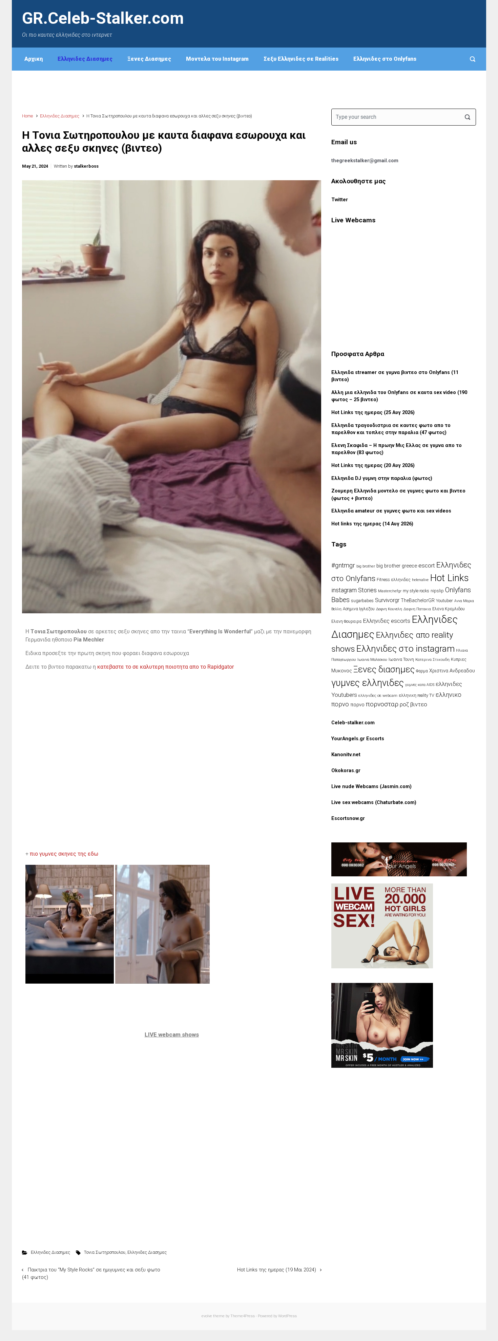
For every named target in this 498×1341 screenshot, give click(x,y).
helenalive (420, 580)
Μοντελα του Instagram (217, 59)
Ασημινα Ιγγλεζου (359, 609)
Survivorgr (387, 600)
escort (426, 565)
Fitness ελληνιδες (394, 579)
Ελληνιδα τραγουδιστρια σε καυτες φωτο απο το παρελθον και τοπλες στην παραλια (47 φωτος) (391, 429)
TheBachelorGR (418, 600)
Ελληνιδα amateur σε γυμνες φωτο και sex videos (391, 511)
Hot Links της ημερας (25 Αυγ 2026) (373, 412)
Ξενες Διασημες (149, 59)
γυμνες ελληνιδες (367, 682)
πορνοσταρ (382, 704)
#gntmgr (343, 565)
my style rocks (416, 590)
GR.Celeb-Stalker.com (103, 18)
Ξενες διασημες (384, 669)
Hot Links (449, 577)
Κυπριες (458, 659)
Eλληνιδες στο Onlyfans (384, 59)
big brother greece (396, 566)
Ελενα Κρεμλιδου (448, 609)
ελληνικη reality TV (416, 695)
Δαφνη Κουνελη (389, 609)
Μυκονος (341, 671)
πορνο (357, 705)
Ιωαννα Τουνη (401, 659)
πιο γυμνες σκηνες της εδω (65, 854)
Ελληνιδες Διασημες (85, 59)
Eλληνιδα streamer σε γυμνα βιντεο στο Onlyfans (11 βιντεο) (394, 376)
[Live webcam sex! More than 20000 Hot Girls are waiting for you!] (382, 925)
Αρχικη (33, 59)
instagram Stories (354, 590)
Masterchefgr (389, 591)
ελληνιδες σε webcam (377, 695)
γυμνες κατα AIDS (419, 685)
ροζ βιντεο (413, 704)
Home (27, 115)
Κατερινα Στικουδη (432, 659)
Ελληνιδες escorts (386, 620)
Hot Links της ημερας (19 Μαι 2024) (276, 1270)
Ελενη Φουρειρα (346, 621)
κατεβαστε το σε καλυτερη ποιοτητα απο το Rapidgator (166, 667)
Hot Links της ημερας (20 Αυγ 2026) (373, 465)
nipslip (437, 590)
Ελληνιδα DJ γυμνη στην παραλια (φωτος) (381, 478)
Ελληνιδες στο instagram (405, 649)
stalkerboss (86, 166)
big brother (365, 566)
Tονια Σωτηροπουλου (104, 1252)
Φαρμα (422, 671)
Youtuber (444, 600)
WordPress (287, 1316)
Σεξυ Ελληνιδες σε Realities (301, 59)
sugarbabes (362, 600)
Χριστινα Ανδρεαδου (452, 671)
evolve (207, 1316)
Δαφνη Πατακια (417, 609)
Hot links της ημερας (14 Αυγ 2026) (372, 524)
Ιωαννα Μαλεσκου (372, 659)
